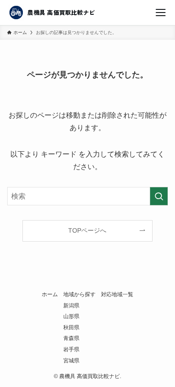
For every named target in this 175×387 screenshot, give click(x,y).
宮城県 (71, 360)
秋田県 (71, 327)
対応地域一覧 (117, 294)
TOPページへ (87, 230)
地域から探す (79, 294)
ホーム (50, 294)
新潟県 (71, 305)
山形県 (71, 316)
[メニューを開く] (161, 12)
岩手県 (71, 349)
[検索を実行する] (159, 196)
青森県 (71, 338)
